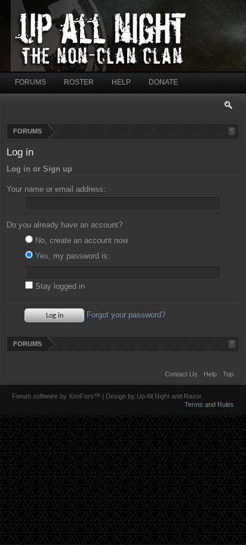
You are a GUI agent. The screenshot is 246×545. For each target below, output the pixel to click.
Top (228, 374)
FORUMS (30, 82)
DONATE (163, 82)
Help (210, 374)
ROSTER (79, 82)
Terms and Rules (209, 404)
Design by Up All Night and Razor (154, 396)
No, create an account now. (81, 240)
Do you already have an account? (64, 224)
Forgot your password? (126, 314)
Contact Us (181, 374)
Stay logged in (59, 286)
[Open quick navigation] (232, 131)
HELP (121, 82)
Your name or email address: (56, 189)
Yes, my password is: (71, 255)
